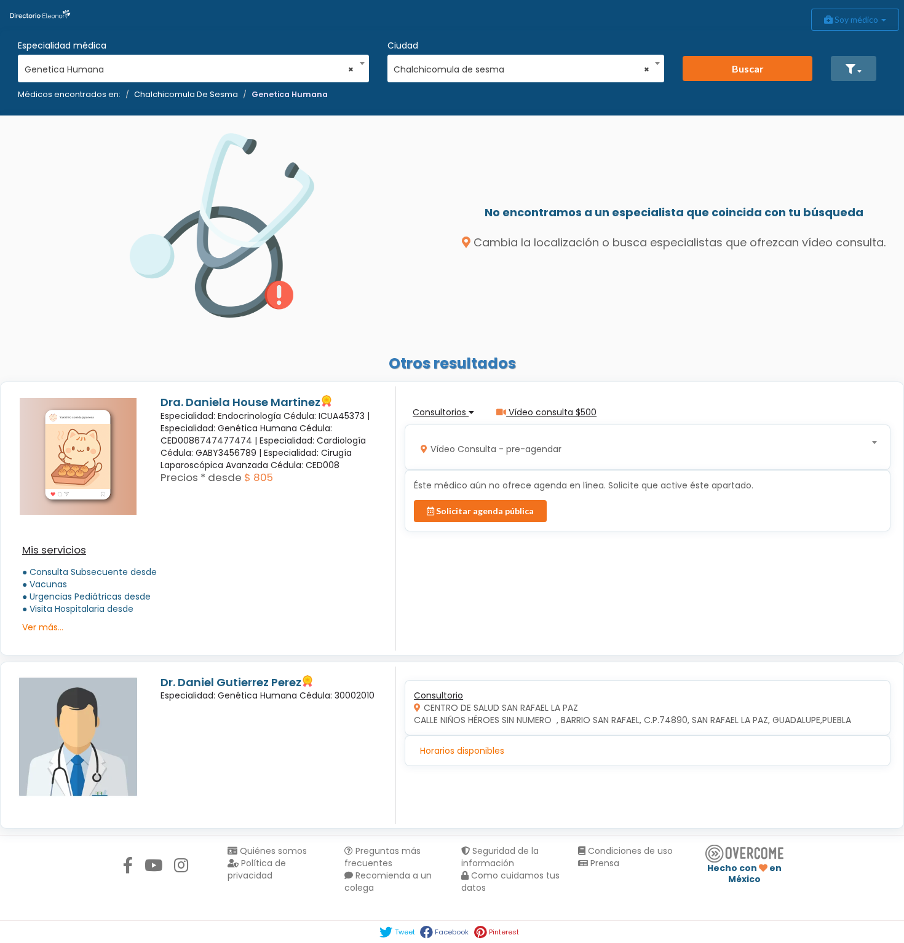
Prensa (603, 863)
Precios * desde (201, 477)
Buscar (748, 68)
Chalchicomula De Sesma (186, 94)
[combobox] (189, 66)
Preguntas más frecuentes (382, 857)
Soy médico (856, 19)
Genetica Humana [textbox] (189, 69)
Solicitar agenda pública (484, 511)
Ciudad (402, 45)
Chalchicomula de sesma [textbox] (521, 69)
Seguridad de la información (500, 857)
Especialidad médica (62, 45)
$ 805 (258, 477)
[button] (853, 68)
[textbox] (643, 447)
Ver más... (42, 627)
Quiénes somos (272, 851)
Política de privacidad (257, 869)
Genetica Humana (290, 94)
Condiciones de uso (629, 851)
